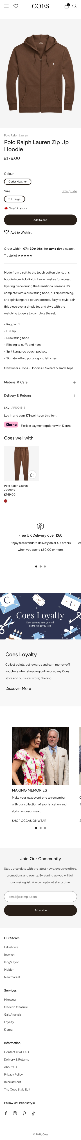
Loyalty (9, 1022)
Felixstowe (11, 947)
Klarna (66, 425)
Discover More (18, 688)
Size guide (69, 191)
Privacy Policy (13, 1074)
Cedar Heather (18, 181)
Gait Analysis (12, 1014)
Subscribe (40, 910)
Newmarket (12, 977)
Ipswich (9, 954)
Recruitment (12, 1082)
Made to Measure (16, 1007)
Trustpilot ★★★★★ (18, 255)
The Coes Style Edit (17, 1089)
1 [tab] (36, 566)
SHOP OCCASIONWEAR (29, 820)
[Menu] (6, 6)
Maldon (9, 969)
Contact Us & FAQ (16, 1052)
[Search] (74, 6)
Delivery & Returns (16, 1059)
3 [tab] (45, 566)
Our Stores (12, 938)
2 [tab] (41, 566)
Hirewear (10, 999)
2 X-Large (14, 199)
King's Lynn (12, 962)
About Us (10, 1067)
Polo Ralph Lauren (16, 135)
